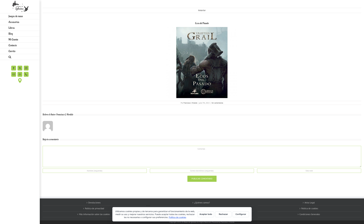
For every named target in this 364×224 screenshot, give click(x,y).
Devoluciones (94, 202)
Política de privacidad (94, 208)
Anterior (202, 10)
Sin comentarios (217, 103)
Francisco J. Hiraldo (190, 103)
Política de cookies (309, 208)
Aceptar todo (205, 214)
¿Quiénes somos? (202, 202)
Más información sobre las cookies (94, 214)
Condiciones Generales (309, 214)
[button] (20, 57)
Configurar (240, 214)
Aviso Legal (310, 202)
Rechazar (223, 214)
